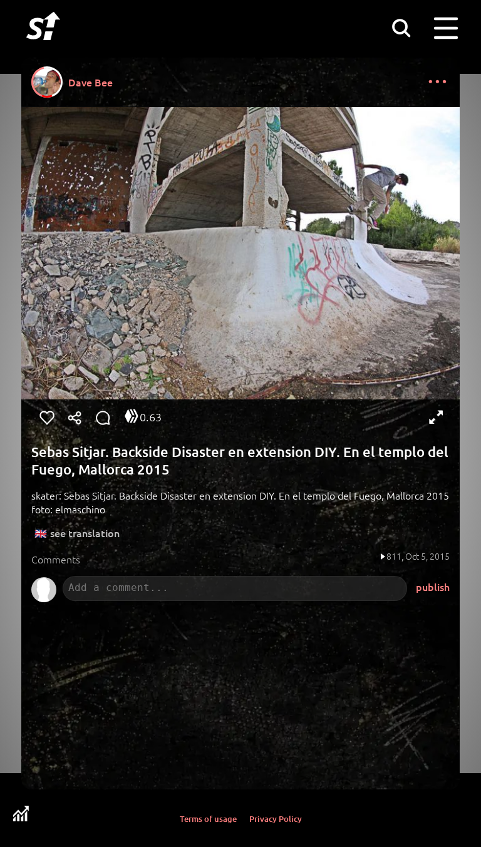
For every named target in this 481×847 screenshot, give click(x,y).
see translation (85, 533)
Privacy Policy (275, 818)
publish (433, 586)
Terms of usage (208, 818)
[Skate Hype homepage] (43, 47)
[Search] (400, 27)
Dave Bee (90, 82)
